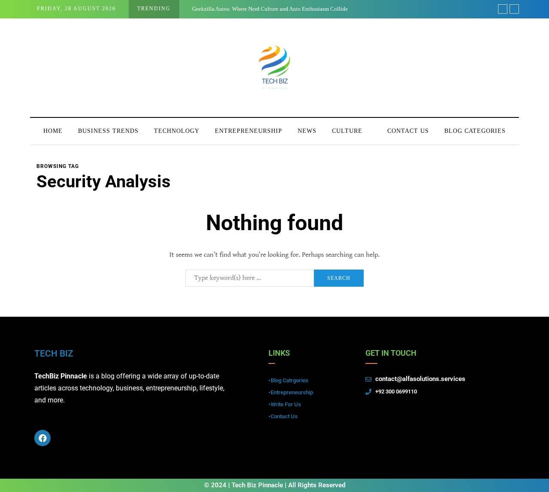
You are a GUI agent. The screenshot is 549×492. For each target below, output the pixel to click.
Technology (176, 131)
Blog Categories (475, 131)
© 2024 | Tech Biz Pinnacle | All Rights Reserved (274, 485)
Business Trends (108, 131)
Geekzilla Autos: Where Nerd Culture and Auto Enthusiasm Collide (270, 9)
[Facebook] (42, 438)
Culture (347, 131)
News (307, 131)
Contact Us (408, 131)
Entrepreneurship (248, 131)
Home (53, 131)
